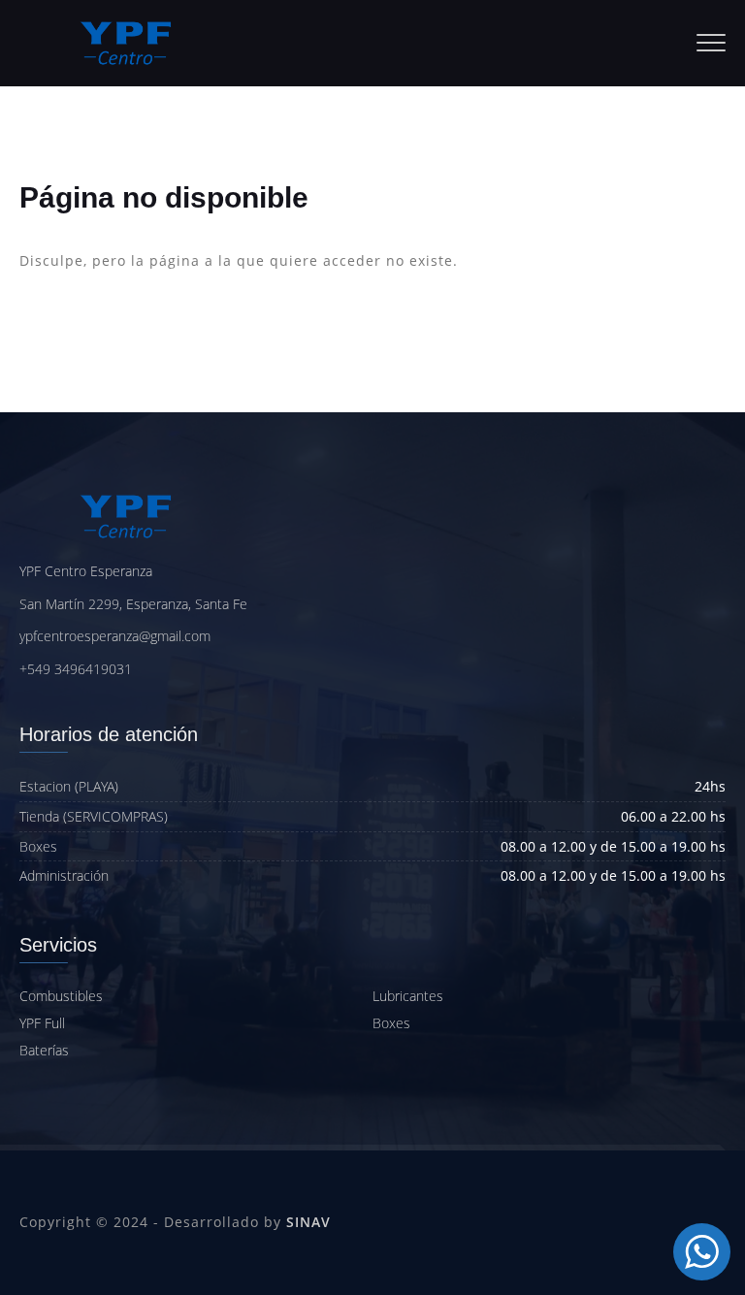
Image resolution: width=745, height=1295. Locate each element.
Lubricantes (407, 996)
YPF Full (42, 1023)
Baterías (44, 1050)
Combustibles (61, 996)
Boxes (391, 1023)
